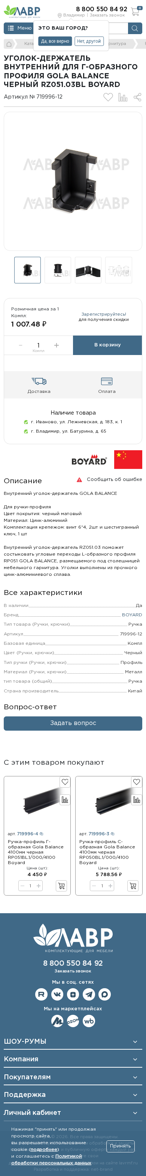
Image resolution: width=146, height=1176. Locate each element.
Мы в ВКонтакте (57, 994)
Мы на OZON (73, 1021)
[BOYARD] (89, 459)
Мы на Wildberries (89, 1021)
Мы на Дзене (73, 994)
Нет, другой (89, 41)
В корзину (107, 345)
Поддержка (25, 1095)
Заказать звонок (107, 15)
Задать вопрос (73, 723)
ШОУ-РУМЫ (25, 1042)
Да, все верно (55, 41)
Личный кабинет (32, 1113)
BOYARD (132, 615)
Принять (120, 1146)
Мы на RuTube (41, 994)
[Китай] (128, 459)
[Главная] (9, 44)
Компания (21, 1059)
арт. (23, 834)
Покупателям (27, 1077)
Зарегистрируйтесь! (104, 314)
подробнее (44, 1150)
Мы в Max (104, 994)
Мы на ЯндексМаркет (57, 1021)
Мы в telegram (89, 994)
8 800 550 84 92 (73, 963)
